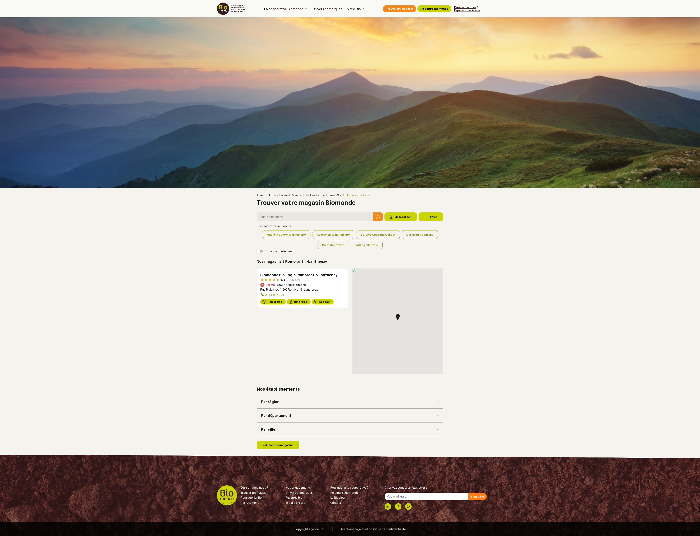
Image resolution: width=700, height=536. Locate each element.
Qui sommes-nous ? (254, 488)
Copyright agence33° (308, 529)
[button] (398, 317)
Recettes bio (293, 498)
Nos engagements (298, 488)
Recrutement (250, 503)
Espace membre (465, 7)
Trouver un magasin (254, 493)
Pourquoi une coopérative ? (349, 488)
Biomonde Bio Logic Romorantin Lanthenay (298, 274)
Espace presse (295, 503)
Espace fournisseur (467, 10)
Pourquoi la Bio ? (252, 498)
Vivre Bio (354, 9)
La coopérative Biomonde (283, 9)
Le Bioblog (337, 498)
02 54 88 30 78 (274, 295)
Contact (335, 503)
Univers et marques (327, 9)
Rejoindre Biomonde (344, 493)
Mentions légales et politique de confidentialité (373, 529)
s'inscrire (477, 496)
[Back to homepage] (231, 8)
